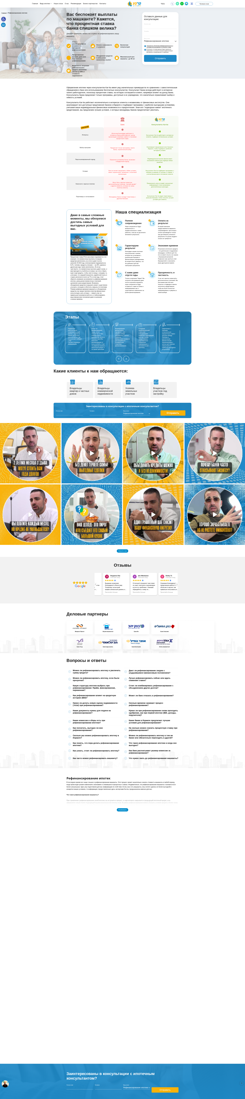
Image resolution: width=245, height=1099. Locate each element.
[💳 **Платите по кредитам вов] (30, 514)
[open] (69, 671)
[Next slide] (126, 359)
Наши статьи (58, 3)
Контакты (103, 3)
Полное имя (147, 24)
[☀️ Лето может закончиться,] (30, 453)
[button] (177, 584)
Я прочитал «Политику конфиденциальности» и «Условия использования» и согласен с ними (160, 46)
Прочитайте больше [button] (103, 592)
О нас (67, 3)
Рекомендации (76, 3)
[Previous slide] (119, 359)
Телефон (146, 31)
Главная (35, 3)
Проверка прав (204, 4)
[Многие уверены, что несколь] (153, 514)
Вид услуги (147, 38)
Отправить (173, 413)
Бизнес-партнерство (90, 3)
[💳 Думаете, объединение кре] (153, 453)
